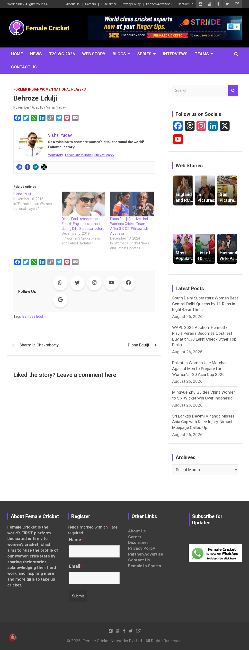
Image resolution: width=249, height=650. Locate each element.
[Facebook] (27, 167)
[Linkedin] (36, 167)
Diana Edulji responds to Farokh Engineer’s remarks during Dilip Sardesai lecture (83, 224)
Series (144, 53)
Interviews (175, 53)
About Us (73, 4)
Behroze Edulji (33, 316)
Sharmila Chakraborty (39, 345)
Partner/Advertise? (159, 4)
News (36, 53)
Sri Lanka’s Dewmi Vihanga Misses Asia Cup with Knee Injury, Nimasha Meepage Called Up (204, 422)
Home (17, 53)
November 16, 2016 (28, 107)
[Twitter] (44, 167)
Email (76, 566)
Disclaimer (108, 4)
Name (76, 539)
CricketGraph (104, 155)
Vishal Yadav (56, 107)
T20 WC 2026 (62, 53)
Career (135, 536)
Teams (202, 53)
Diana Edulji (138, 345)
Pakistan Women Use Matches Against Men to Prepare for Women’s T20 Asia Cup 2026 (200, 368)
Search (233, 90)
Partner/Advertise (145, 554)
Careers (90, 4)
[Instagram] (19, 167)
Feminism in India (78, 155)
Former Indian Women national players (49, 89)
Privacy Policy (131, 4)
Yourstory (55, 155)
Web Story (93, 53)
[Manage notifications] (13, 637)
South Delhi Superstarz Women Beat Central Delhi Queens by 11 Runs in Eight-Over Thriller (205, 304)
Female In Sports (144, 565)
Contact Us (185, 4)
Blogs (119, 53)
